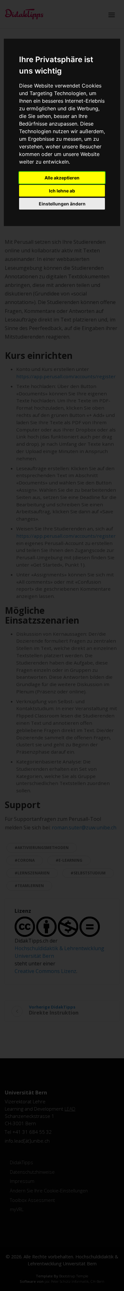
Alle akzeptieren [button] (62, 177)
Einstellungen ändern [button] (62, 203)
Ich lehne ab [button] (62, 190)
